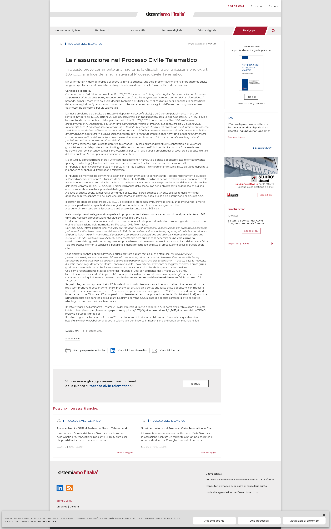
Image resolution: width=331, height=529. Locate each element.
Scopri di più (251, 230)
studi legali (72, 338)
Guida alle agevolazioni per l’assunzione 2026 (232, 492)
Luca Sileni (72, 330)
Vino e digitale (207, 30)
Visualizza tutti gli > (251, 103)
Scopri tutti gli (238, 243)
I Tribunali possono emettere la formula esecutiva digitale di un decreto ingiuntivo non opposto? (249, 128)
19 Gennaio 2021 (160, 447)
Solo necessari (259, 520)
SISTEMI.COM (236, 6)
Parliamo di (102, 30)
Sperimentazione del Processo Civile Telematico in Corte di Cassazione (186, 428)
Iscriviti (195, 383)
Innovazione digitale (67, 30)
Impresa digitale (172, 30)
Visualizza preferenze (304, 520)
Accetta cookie (214, 520)
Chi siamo (256, 6)
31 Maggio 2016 (92, 330)
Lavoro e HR (137, 30)
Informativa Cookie (46, 521)
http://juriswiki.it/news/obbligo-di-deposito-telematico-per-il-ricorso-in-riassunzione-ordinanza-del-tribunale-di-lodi (132, 320)
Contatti (273, 6)
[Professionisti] (60, 43)
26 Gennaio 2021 (76, 447)
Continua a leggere (124, 452)
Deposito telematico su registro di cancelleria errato (236, 486)
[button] (324, 515)
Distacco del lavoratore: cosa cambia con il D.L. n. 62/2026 (240, 479)
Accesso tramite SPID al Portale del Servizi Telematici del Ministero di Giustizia (107, 428)
